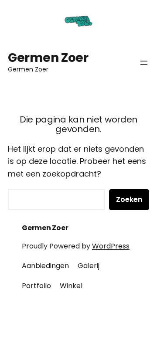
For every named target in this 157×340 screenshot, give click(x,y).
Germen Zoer (48, 57)
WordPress (111, 246)
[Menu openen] (144, 63)
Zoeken (129, 199)
